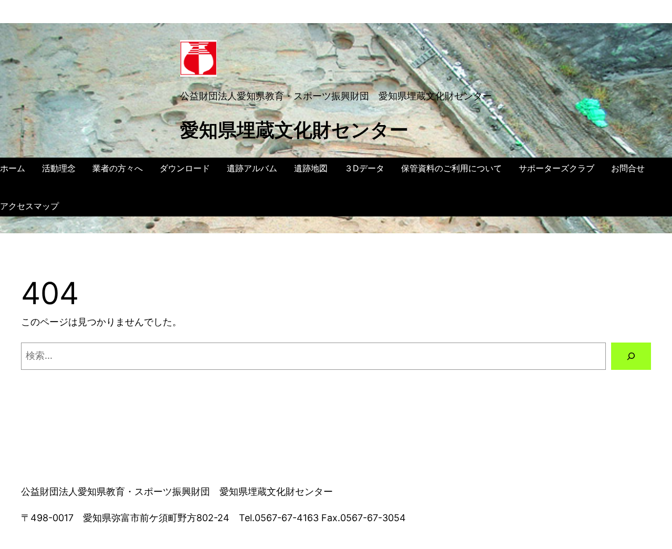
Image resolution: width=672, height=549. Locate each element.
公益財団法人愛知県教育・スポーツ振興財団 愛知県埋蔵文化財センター (336, 95)
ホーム (12, 168)
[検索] (631, 356)
